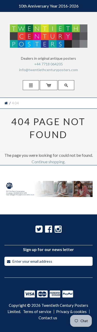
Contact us (48, 318)
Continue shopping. (48, 161)
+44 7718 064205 (48, 64)
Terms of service (37, 312)
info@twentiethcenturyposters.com (48, 69)
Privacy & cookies (71, 312)
